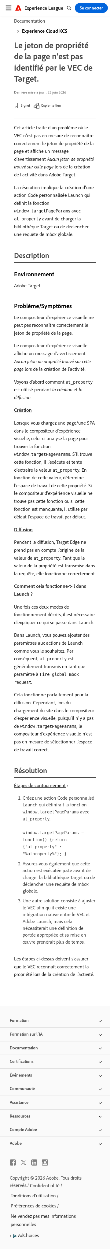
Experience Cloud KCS (44, 31)
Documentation (29, 21)
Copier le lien (51, 105)
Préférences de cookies (33, 1206)
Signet (25, 105)
